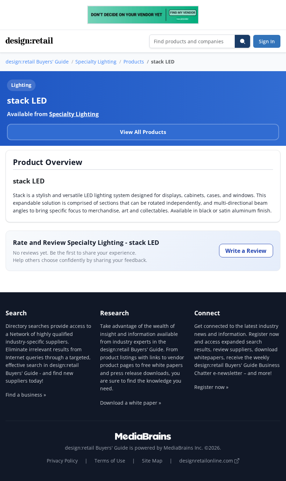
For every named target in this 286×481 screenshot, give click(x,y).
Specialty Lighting (95, 61)
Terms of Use (110, 460)
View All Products (143, 131)
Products (133, 61)
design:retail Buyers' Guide (37, 61)
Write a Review (245, 251)
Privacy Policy (62, 460)
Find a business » (26, 394)
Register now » (211, 387)
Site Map (152, 460)
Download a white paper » (130, 402)
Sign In (267, 41)
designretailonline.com (206, 460)
